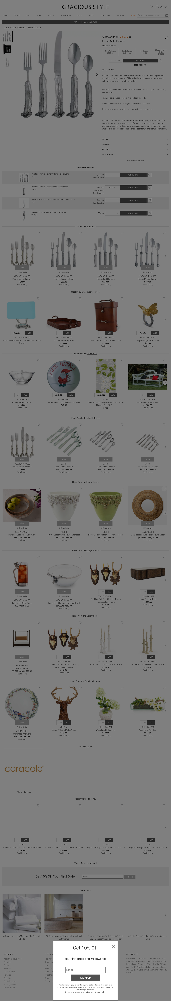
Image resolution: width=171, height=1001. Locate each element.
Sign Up (85, 977)
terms (93, 992)
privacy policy (101, 992)
